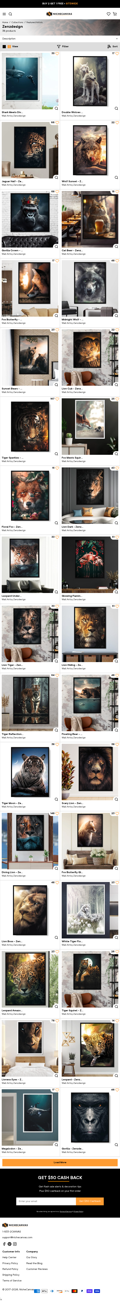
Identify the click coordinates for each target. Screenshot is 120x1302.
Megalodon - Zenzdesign (17, 1149)
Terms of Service (66, 1211)
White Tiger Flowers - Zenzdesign (82, 941)
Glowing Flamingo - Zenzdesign (81, 596)
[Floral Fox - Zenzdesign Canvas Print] (30, 495)
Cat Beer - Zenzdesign (75, 250)
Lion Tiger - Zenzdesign (16, 665)
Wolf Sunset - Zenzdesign (78, 181)
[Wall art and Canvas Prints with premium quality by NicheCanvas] (59, 14)
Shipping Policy (10, 1275)
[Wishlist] (108, 14)
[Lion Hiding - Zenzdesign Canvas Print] (90, 634)
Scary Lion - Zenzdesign (76, 803)
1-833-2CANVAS (11, 1232)
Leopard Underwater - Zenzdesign (22, 596)
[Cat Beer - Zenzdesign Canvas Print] (90, 219)
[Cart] (115, 14)
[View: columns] (9, 47)
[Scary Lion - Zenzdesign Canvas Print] (90, 772)
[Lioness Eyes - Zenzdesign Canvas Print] (30, 1048)
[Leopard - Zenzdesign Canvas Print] (90, 1048)
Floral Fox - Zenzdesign (16, 527)
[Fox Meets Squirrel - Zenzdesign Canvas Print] (90, 426)
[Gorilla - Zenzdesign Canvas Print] (90, 1117)
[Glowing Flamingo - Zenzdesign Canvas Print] (90, 565)
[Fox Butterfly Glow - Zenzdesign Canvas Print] (90, 841)
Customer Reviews (37, 1269)
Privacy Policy (78, 1211)
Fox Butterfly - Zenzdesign (18, 319)
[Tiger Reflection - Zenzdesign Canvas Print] (30, 703)
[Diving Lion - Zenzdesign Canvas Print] (30, 841)
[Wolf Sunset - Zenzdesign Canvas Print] (90, 150)
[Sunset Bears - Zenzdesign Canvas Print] (30, 357)
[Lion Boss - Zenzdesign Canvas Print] (30, 910)
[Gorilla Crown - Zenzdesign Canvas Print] (30, 219)
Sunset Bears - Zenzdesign (18, 389)
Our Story (31, 1257)
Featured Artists (35, 22)
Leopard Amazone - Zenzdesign (21, 1010)
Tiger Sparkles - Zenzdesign (19, 458)
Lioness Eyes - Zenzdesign (18, 1080)
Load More (60, 1162)
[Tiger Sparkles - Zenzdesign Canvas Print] (30, 426)
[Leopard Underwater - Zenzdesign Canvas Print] (30, 565)
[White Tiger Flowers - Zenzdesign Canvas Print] (90, 910)
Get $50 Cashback (90, 1201)
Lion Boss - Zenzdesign (16, 941)
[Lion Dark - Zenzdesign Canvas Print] (90, 495)
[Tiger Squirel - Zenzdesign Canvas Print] (90, 979)
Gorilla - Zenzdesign (74, 1149)
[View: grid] (4, 47)
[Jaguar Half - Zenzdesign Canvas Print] (30, 150)
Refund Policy (10, 1269)
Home (5, 22)
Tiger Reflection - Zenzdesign (20, 734)
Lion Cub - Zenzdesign (75, 389)
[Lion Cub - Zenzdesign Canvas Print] (90, 357)
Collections (17, 22)
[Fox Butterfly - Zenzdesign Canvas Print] (30, 288)
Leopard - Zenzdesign (75, 1080)
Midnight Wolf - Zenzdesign (79, 319)
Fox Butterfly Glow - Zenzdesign (81, 872)
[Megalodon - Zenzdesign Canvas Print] (30, 1117)
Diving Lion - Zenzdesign (17, 872)
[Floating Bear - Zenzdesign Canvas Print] (90, 703)
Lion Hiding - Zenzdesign (77, 665)
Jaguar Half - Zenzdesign (17, 181)
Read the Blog (34, 1263)
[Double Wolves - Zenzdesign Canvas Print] (90, 81)
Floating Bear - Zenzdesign (78, 734)
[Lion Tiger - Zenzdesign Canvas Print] (30, 634)
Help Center (9, 1257)
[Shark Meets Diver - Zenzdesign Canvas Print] (30, 81)
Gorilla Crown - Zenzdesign (18, 250)
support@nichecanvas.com (17, 1237)
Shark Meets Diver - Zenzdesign (21, 112)
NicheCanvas (26, 1289)
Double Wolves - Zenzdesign (79, 112)
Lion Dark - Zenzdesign (76, 527)
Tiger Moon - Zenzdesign (17, 803)
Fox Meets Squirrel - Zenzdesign (81, 458)
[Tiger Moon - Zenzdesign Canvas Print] (30, 772)
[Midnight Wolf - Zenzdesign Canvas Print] (90, 288)
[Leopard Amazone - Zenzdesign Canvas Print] (30, 979)
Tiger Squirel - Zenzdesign (78, 1010)
